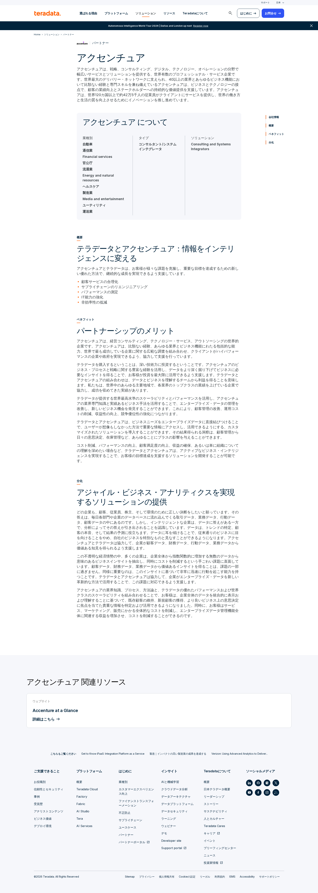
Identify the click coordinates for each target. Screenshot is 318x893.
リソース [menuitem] (169, 13)
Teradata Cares (214, 826)
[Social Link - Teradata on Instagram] (267, 792)
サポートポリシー (269, 876)
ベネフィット (276, 133)
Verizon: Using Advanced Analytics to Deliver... (239, 753)
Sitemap (130, 876)
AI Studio (82, 811)
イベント (209, 840)
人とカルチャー (214, 818)
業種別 (123, 782)
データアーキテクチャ (176, 796)
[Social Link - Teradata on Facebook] (258, 792)
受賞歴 (38, 804)
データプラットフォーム (177, 804)
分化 (271, 142)
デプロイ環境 (43, 826)
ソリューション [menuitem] (145, 13)
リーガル (205, 876)
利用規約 (220, 876)
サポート (265, 2)
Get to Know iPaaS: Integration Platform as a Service (112, 753)
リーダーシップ (214, 796)
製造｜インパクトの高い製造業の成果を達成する (178, 753)
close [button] (311, 26)
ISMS (232, 876)
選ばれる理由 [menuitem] (88, 13)
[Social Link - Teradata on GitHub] (258, 783)
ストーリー (211, 804)
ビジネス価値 (43, 818)
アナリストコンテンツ (48, 811)
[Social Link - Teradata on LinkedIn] (249, 783)
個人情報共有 (166, 876)
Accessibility (247, 876)
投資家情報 (211, 863)
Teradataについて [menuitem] (195, 13)
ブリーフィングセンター (220, 848)
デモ (164, 833)
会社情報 (274, 117)
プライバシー (147, 876)
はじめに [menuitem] (246, 13)
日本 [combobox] (278, 2)
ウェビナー (168, 826)
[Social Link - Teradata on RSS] (276, 792)
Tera (79, 818)
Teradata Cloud (87, 789)
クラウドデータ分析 (174, 789)
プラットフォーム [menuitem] (116, 13)
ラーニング (168, 818)
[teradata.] (47, 13)
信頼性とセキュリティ (48, 789)
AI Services (84, 826)
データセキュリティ (174, 811)
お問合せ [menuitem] (271, 13)
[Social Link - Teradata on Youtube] (249, 792)
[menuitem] (230, 13)
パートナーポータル (132, 842)
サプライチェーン (130, 820)
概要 (271, 125)
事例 (37, 796)
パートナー (126, 835)
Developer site (171, 840)
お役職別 (40, 782)
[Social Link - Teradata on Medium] (267, 783)
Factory (81, 796)
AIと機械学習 (170, 782)
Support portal (171, 848)
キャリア (209, 833)
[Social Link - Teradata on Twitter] (276, 783)
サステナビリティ (215, 811)
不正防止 (124, 813)
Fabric (80, 804)
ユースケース (127, 827)
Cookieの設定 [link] (187, 876)
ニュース (209, 855)
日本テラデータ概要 (217, 789)
